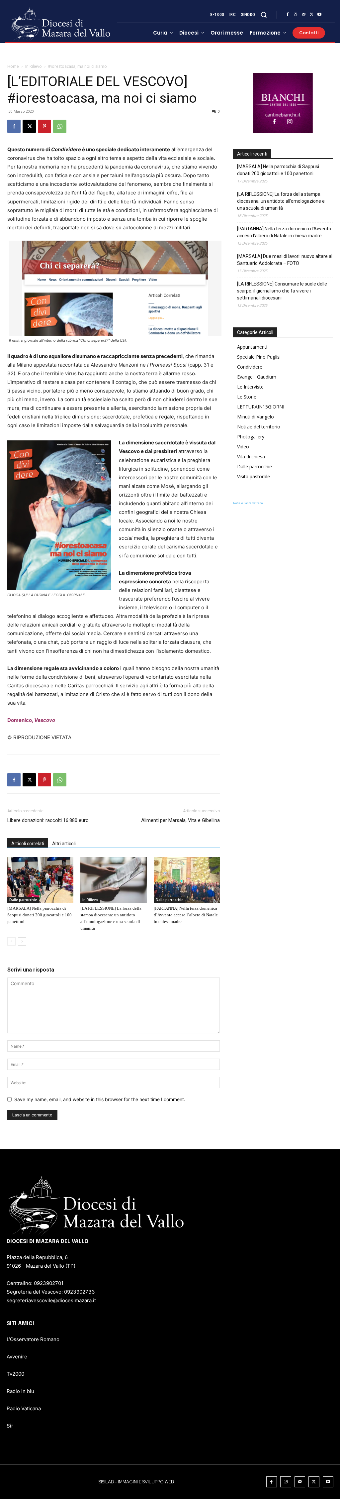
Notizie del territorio (258, 426)
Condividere (249, 367)
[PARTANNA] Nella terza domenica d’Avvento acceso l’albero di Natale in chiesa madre (186, 915)
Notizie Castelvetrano (248, 503)
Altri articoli (64, 843)
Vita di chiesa (251, 456)
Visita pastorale (253, 476)
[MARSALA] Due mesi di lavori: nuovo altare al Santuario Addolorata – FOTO (284, 260)
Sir (10, 1426)
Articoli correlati (27, 843)
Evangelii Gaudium (256, 377)
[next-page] (22, 941)
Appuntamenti (252, 347)
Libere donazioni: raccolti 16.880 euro (48, 820)
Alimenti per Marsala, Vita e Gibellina (180, 820)
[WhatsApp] (59, 126)
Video (243, 446)
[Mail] (303, 15)
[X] (311, 15)
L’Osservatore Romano (33, 1339)
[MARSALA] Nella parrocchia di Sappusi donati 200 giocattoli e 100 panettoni (39, 915)
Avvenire (17, 1356)
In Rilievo (33, 66)
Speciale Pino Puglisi (259, 357)
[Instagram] (295, 15)
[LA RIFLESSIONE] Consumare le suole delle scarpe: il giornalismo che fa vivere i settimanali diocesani (282, 290)
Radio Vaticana (24, 1408)
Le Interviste (250, 387)
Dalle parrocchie (23, 899)
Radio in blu (20, 1391)
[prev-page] (11, 941)
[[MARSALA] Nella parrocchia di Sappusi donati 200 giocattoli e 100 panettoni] (40, 880)
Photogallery (250, 436)
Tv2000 (15, 1374)
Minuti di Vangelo (255, 416)
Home (13, 66)
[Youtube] (319, 15)
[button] (264, 15)
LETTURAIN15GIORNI (260, 407)
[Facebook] (288, 15)
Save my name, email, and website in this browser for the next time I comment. (99, 1099)
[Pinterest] (44, 126)
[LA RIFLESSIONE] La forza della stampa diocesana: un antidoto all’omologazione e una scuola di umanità (281, 201)
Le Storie (246, 397)
